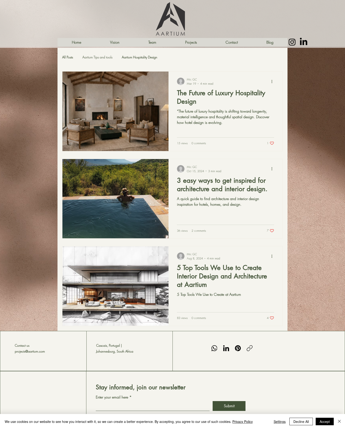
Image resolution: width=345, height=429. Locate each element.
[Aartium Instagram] (292, 42)
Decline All (301, 421)
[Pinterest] (238, 348)
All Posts (67, 57)
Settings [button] (280, 421)
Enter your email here (112, 397)
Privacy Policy (242, 421)
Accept (325, 421)
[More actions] (273, 81)
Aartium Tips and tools (97, 57)
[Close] (339, 421)
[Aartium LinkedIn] (303, 42)
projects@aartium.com (30, 351)
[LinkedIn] (226, 348)
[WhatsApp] (214, 348)
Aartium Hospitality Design (139, 57)
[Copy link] (250, 348)
